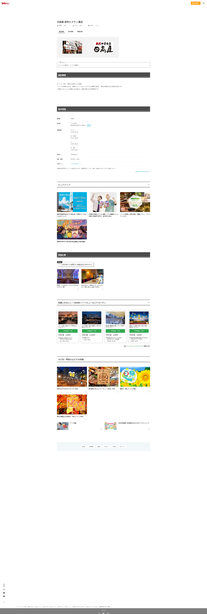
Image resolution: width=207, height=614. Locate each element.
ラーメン (122, 446)
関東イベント (38, 606)
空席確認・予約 (68, 331)
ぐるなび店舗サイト (76, 163)
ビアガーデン (139, 346)
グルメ (107, 446)
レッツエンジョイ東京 (21, 606)
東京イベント (53, 606)
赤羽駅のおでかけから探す (78, 606)
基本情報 (62, 109)
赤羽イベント (68, 606)
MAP (89, 125)
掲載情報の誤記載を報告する (142, 171)
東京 (99, 446)
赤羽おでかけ (60, 606)
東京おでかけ (46, 606)
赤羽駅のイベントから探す (91, 606)
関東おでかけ (31, 606)
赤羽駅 (91, 446)
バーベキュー (131, 346)
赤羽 (84, 446)
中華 (114, 446)
